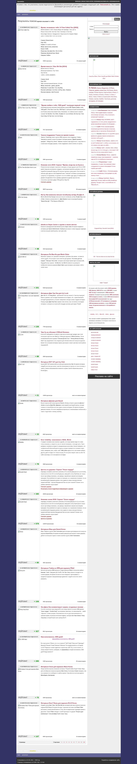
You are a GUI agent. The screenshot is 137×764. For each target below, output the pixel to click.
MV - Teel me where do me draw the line (104, 256)
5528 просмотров (47, 287)
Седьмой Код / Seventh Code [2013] (103, 228)
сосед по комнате (96, 337)
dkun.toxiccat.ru (87, 1)
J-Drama (106, 94)
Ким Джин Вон (51, 51)
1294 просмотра (47, 219)
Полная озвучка (98, 92)
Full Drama (110, 90)
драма (53, 85)
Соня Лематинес (102, 110)
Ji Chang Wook (52, 295)
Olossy (99, 119)
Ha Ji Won (55, 113)
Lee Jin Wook (69, 113)
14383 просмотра (47, 395)
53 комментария (81, 523)
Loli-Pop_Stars (61, 90)
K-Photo (111, 88)
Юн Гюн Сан (77, 113)
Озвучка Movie (107, 92)
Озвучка (91, 90)
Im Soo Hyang (51, 196)
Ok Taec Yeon (66, 572)
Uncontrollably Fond (54, 713)
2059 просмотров (47, 356)
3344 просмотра (47, 697)
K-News (92, 88)
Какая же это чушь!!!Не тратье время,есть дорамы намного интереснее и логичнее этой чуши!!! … (105, 136)
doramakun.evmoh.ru (101, 1)
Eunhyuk (62, 228)
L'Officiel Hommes (75, 336)
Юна (42, 531)
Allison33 (101, 314)
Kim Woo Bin (59, 705)
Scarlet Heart (53, 611)
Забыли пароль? (106, 34)
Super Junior (68, 226)
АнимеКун (33, 10)
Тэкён (47, 572)
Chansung (48, 137)
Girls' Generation (58, 531)
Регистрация (106, 23)
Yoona (46, 531)
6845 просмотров (47, 736)
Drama (99, 88)
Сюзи (79, 668)
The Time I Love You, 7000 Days (56, 109)
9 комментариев (81, 159)
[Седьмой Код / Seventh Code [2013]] (104, 224)
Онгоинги (95, 94)
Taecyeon (43, 139)
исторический (106, 96)
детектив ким (94, 332)
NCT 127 (47, 364)
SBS (70, 107)
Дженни (82, 403)
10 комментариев (81, 494)
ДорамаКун (20, 1)
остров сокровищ (96, 359)
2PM (61, 137)
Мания (57, 53)
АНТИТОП (25, 14)
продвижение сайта (114, 760)
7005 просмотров (47, 99)
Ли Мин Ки (58, 263)
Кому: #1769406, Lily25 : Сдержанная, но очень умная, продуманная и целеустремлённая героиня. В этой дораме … (103, 122)
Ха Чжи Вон (49, 113)
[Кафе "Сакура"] (104, 280)
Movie (115, 90)
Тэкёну (79, 137)
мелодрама (92, 101)
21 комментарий (81, 61)
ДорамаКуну (65, 649)
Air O (97, 314)
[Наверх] (6, 755)
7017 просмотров (47, 129)
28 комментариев (81, 189)
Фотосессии (94, 56)
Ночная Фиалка (101, 154)
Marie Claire (61, 265)
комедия (91, 92)
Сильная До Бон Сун (63, 338)
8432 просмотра (47, 434)
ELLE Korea (49, 707)
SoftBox (48, 55)
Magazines (105, 88)
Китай (47, 79)
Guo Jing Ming (59, 87)
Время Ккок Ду (45, 201)
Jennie (42, 405)
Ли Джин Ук (62, 113)
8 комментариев (81, 287)
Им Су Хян (44, 196)
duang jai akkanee (96, 335)
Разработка (105, 760)
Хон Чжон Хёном (76, 615)
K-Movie (99, 96)
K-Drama (101, 94)
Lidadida (92, 314)
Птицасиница (103, 162)
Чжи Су (57, 336)
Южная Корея (49, 40)
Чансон (43, 137)
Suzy (83, 668)
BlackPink (52, 405)
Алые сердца (44, 611)
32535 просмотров (48, 494)
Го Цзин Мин (50, 87)
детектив (113, 98)
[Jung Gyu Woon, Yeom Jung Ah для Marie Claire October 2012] (104, 74)
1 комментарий (81, 219)
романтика (55, 46)
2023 (45, 42)
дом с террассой (95, 356)
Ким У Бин (52, 705)
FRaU (70, 570)
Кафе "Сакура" (104, 282)
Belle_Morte (64, 450)
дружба (58, 85)
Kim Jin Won (59, 51)
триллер (96, 98)
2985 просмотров (47, 159)
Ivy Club (71, 364)
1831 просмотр (47, 562)
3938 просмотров (47, 464)
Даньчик (112, 314)
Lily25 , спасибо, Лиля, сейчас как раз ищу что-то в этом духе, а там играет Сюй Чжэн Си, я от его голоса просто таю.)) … (104, 150)
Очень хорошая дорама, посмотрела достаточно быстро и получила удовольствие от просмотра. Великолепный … (103, 129)
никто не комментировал (79, 395)
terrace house (94, 343)
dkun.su (78, 1)
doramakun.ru (115, 1)
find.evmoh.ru (105, 4)
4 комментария (81, 601)
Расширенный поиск (44, 10)
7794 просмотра (47, 326)
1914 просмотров (47, 249)
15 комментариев (81, 736)
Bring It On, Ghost (52, 141)
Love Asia (54, 90)
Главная (19, 10)
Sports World (52, 228)
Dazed (62, 403)
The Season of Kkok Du (57, 201)
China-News (113, 96)
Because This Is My (52, 260)
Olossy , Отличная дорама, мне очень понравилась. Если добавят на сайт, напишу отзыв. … (104, 173)
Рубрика (91, 98)
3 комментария (81, 99)
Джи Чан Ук (44, 295)
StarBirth (101, 98)
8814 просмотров (47, 631)
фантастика (48, 46)
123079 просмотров (48, 523)
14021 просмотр (47, 61)
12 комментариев (81, 129)
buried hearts (94, 364)
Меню (26, 10)
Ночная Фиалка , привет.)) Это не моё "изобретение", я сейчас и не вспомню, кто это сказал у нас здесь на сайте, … (104, 143)
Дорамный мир (51, 53)
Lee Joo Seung (59, 116)
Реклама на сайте (104, 376)
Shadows (68, 90)
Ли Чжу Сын (50, 116)
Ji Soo (61, 336)
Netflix (46, 48)
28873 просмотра (47, 189)
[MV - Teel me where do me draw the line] (104, 252)
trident (107, 314)
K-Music (114, 92)
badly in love (94, 369)
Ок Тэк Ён (58, 572)
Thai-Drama (107, 98)
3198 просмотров (47, 661)
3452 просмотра (47, 601)
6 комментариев (81, 464)
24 (84, 742)
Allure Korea (64, 671)
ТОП (18, 14)
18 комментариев (81, 631)
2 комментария (81, 249)
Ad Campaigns (99, 101)
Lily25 (98, 126)
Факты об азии (95, 262)
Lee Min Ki (64, 263)
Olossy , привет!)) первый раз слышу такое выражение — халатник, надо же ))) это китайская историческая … (104, 157)
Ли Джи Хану (79, 196)
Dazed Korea (49, 533)
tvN (83, 260)
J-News (95, 96)
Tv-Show (111, 94)
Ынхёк (57, 228)
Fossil (78, 304)
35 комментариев (81, 661)
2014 (45, 81)
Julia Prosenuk (55, 92)
